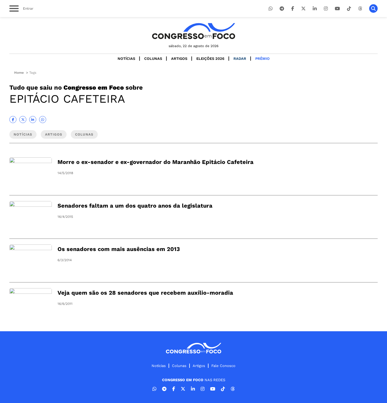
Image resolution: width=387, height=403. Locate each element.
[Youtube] (337, 8)
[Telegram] (282, 8)
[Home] (193, 31)
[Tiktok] (349, 8)
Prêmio (262, 58)
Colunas (153, 58)
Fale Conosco (223, 366)
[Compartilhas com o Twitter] (22, 119)
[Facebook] (292, 8)
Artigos (179, 58)
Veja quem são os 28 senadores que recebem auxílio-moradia (145, 292)
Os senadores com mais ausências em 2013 (119, 249)
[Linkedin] (315, 8)
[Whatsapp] (271, 8)
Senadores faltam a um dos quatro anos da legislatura (135, 205)
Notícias (126, 58)
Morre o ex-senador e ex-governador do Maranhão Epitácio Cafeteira (156, 162)
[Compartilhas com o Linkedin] (32, 119)
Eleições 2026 (210, 58)
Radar (239, 58)
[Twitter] (303, 8)
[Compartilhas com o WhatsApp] (42, 119)
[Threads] (360, 8)
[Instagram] (326, 8)
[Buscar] (373, 8)
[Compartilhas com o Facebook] (12, 119)
